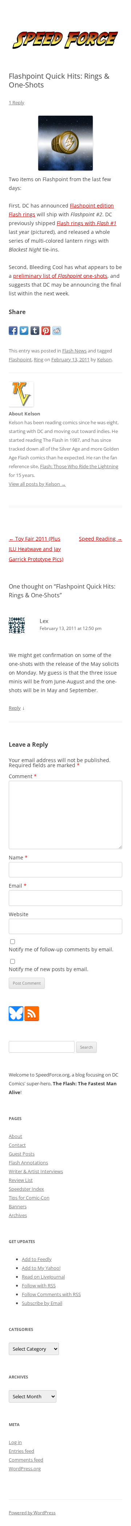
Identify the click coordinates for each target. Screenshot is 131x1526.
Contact (17, 1145)
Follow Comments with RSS (51, 1294)
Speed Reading (100, 538)
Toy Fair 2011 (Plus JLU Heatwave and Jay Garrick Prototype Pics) (36, 549)
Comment (23, 776)
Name (18, 857)
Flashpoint (20, 359)
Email (18, 885)
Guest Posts (22, 1153)
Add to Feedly (37, 1259)
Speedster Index (26, 1189)
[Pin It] (45, 330)
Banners (18, 1206)
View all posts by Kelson (37, 484)
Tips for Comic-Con (29, 1197)
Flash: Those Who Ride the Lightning (79, 466)
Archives (18, 1215)
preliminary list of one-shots (60, 275)
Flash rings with (86, 223)
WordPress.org (25, 1468)
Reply (15, 708)
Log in (15, 1442)
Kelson (104, 359)
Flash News (74, 350)
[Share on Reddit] (56, 330)
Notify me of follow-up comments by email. (61, 949)
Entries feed (21, 1451)
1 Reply (16, 102)
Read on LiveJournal (43, 1276)
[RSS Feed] (31, 1019)
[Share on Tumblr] (35, 330)
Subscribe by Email (42, 1303)
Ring (38, 359)
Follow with (39, 1285)
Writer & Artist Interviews (36, 1171)
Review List (21, 1180)
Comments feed (26, 1459)
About (15, 1136)
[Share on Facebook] (13, 330)
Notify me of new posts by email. (48, 969)
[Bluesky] (16, 1019)
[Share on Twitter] (24, 330)
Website (18, 914)
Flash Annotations (28, 1162)
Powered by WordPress (32, 1513)
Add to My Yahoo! (41, 1268)
